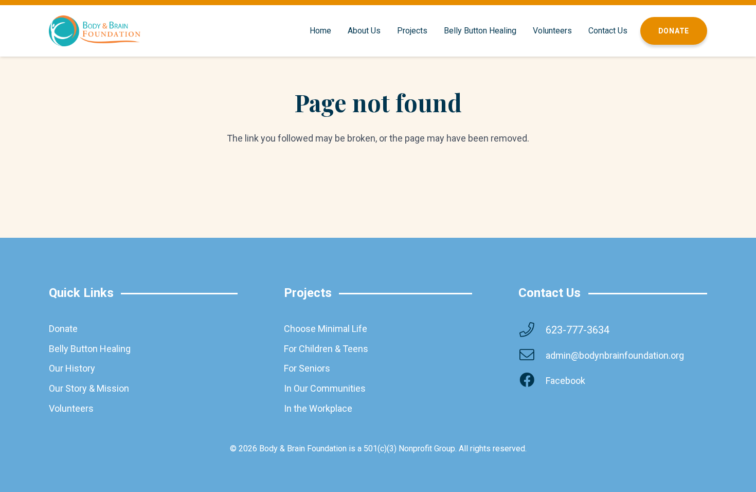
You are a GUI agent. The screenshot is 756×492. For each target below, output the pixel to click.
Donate (63, 328)
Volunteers (71, 408)
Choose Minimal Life (325, 328)
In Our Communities (325, 388)
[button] (386, 31)
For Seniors (307, 368)
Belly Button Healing (90, 348)
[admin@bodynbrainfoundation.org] (531, 355)
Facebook (565, 380)
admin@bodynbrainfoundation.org (615, 355)
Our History (72, 368)
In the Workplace (318, 408)
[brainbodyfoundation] (94, 30)
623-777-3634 (577, 330)
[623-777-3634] (531, 330)
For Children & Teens (326, 348)
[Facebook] (531, 380)
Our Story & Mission (89, 388)
